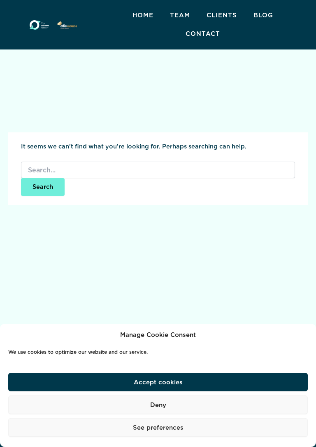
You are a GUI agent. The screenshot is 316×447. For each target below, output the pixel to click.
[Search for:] (158, 170)
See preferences (158, 427)
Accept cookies (158, 382)
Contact (203, 34)
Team (180, 15)
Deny (158, 405)
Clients (222, 15)
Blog (263, 15)
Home (142, 15)
